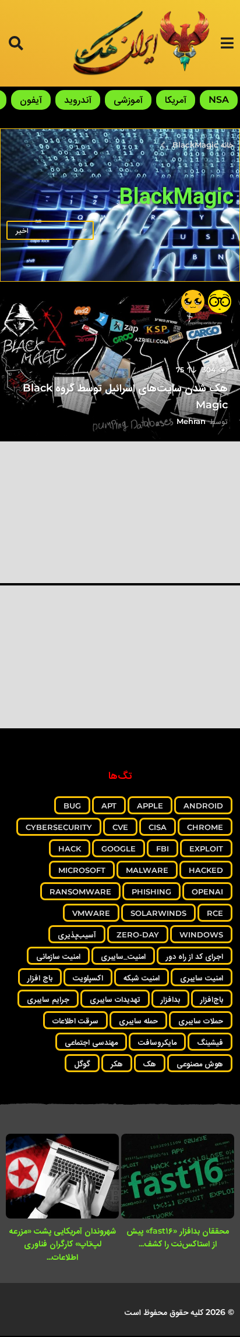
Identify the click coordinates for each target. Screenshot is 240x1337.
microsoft (81, 870)
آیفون (31, 99)
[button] (227, 43)
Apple (150, 805)
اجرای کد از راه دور (194, 956)
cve (120, 827)
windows (201, 934)
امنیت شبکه (141, 977)
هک (149, 1063)
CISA (158, 827)
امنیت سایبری (201, 977)
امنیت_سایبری (123, 956)
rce (215, 913)
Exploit (206, 848)
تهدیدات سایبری (115, 999)
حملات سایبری (200, 1020)
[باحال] (219, 301)
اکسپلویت (88, 977)
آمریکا (175, 99)
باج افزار (39, 977)
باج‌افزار (211, 999)
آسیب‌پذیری (77, 934)
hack (69, 848)
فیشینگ (210, 1042)
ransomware (80, 891)
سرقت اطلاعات (75, 1020)
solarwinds (158, 913)
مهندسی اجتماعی (91, 1042)
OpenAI (207, 891)
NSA (219, 99)
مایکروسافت (157, 1042)
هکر (117, 1063)
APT (109, 805)
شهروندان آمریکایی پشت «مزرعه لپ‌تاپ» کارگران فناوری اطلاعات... (62, 1243)
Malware (147, 870)
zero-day (138, 934)
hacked (206, 870)
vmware (91, 913)
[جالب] (192, 301)
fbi (162, 848)
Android (203, 805)
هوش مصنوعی (200, 1063)
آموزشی (128, 99)
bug (72, 805)
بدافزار (170, 999)
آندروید (77, 99)
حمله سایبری (138, 1020)
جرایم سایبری (48, 999)
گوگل (82, 1063)
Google (118, 848)
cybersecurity (59, 827)
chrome (205, 827)
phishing (151, 891)
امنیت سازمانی (58, 956)
